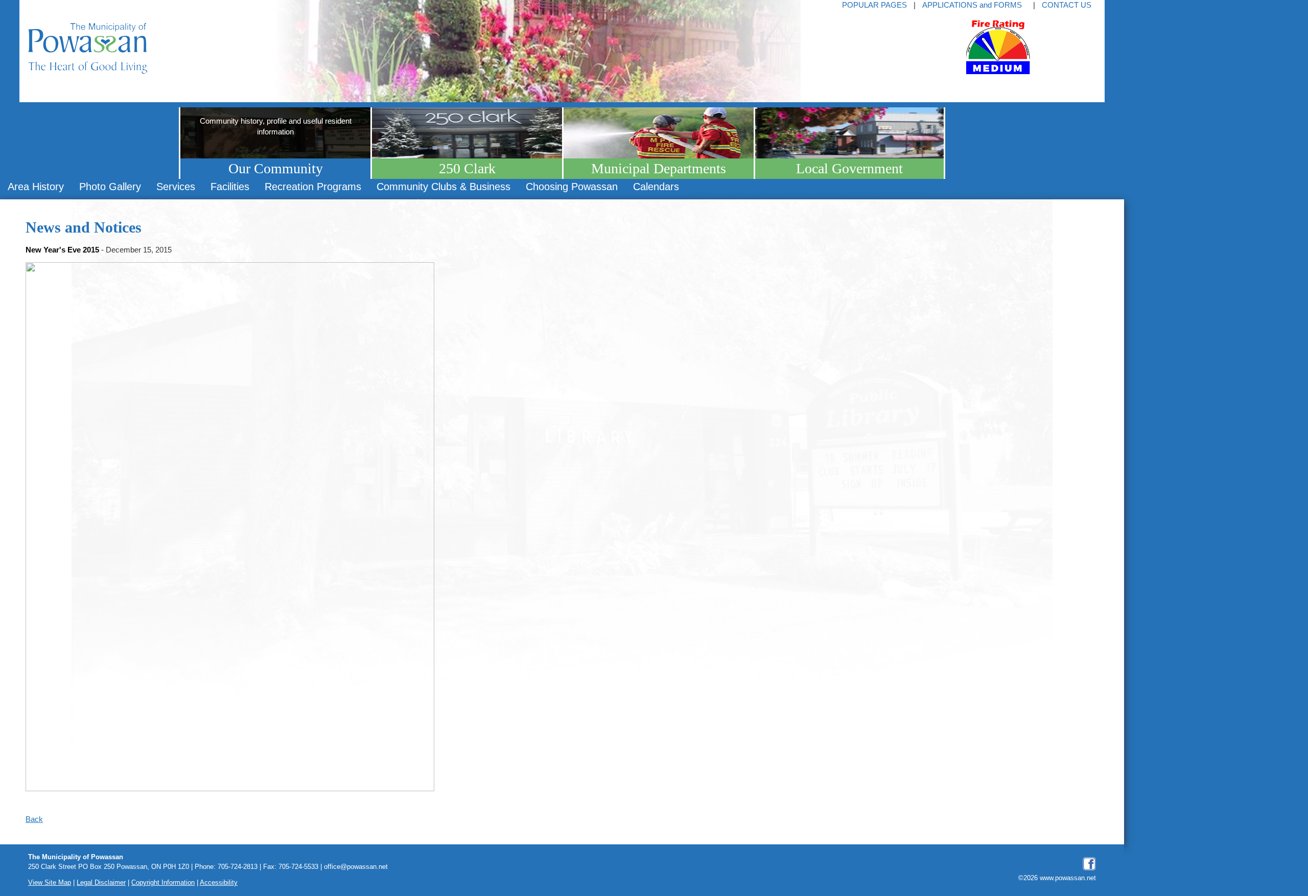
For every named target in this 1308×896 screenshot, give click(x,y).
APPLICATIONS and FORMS (972, 5)
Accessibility (219, 882)
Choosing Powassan (572, 186)
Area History (36, 186)
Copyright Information (163, 882)
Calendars (656, 186)
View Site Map (49, 882)
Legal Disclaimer (101, 882)
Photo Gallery (110, 186)
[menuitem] (36, 187)
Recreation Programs (313, 186)
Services (175, 186)
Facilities (230, 186)
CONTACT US (1066, 5)
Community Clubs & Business (443, 186)
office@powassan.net (356, 866)
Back (34, 819)
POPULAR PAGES (874, 5)
